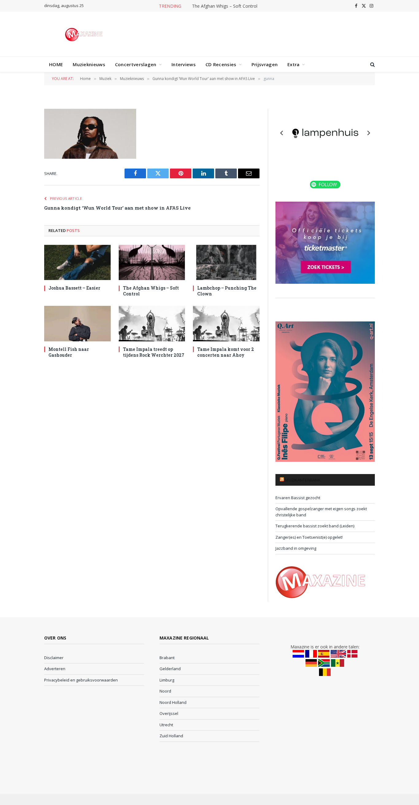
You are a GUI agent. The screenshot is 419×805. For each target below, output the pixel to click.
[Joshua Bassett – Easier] (77, 262)
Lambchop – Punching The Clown (226, 291)
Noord (165, 691)
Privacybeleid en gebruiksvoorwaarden (81, 680)
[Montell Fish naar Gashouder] (77, 323)
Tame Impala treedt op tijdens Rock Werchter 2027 (153, 352)
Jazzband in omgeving (295, 548)
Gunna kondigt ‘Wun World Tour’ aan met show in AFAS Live (117, 208)
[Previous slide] (281, 133)
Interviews (183, 64)
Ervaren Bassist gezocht (297, 497)
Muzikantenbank (303, 480)
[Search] (372, 64)
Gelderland (170, 668)
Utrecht (166, 724)
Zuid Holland (171, 736)
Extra (293, 64)
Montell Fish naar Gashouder (68, 352)
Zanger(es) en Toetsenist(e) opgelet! (309, 537)
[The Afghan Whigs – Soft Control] (152, 262)
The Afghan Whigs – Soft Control (224, 6)
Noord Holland (173, 702)
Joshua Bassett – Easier (74, 288)
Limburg (167, 680)
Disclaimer (53, 657)
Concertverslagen (135, 64)
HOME (56, 64)
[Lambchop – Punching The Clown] (226, 262)
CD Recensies (221, 64)
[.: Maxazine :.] (84, 34)
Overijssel (169, 713)
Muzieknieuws (89, 64)
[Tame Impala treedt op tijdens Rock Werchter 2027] (152, 323)
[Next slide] (368, 133)
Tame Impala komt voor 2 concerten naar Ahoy (225, 352)
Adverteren (54, 668)
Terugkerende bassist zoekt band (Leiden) (314, 526)
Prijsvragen (265, 64)
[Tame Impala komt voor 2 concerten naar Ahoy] (226, 323)
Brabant (167, 657)
